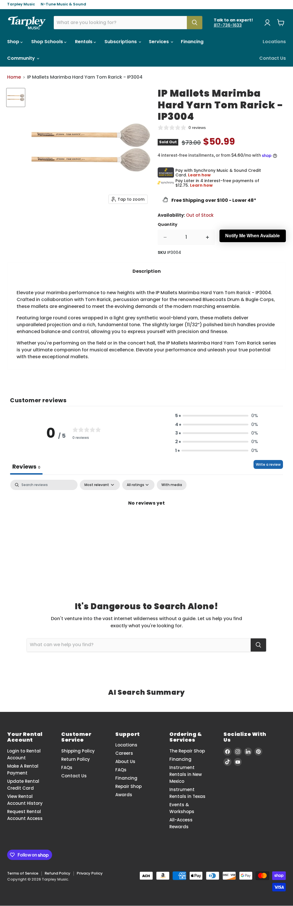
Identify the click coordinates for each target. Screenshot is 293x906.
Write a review (268, 464)
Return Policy (75, 759)
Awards (123, 795)
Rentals (84, 41)
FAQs (66, 767)
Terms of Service (22, 873)
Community (21, 58)
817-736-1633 (228, 25)
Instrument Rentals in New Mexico (185, 774)
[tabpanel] (146, 522)
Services (159, 41)
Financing (192, 41)
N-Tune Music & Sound (63, 4)
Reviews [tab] (26, 467)
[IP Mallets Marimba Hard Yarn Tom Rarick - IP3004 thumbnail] (16, 97)
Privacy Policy (90, 873)
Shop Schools (47, 41)
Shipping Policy (78, 751)
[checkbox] (172, 485)
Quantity (167, 224)
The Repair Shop (187, 751)
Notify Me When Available (252, 235)
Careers (124, 753)
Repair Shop (128, 786)
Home (14, 77)
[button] (216, 415)
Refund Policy (57, 873)
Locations (274, 41)
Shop (13, 41)
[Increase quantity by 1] (207, 237)
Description (146, 271)
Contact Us (272, 58)
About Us (125, 761)
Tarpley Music (21, 4)
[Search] (194, 22)
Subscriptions (121, 41)
